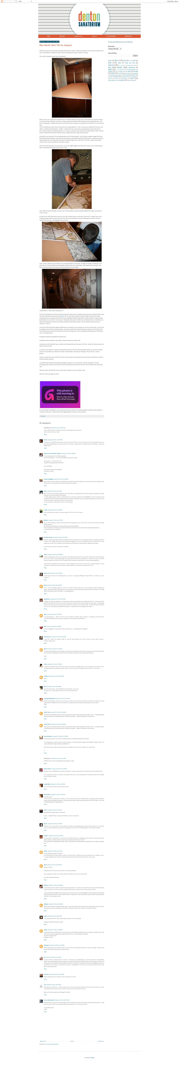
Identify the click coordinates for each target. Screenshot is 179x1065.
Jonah (128, 65)
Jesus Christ (122, 65)
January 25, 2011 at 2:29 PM (54, 823)
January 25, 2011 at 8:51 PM (54, 916)
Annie (110, 60)
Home (72, 1041)
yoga (134, 80)
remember (124, 78)
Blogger (92, 1057)
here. (63, 316)
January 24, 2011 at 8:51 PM (58, 427)
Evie (109, 63)
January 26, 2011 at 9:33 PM (54, 984)
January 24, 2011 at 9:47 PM (55, 520)
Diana (45, 648)
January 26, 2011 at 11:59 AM (56, 974)
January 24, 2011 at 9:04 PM (55, 439)
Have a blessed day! (49, 1000)
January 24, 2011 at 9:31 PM (54, 491)
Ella (130, 60)
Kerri (45, 686)
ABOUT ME (62, 36)
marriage (110, 76)
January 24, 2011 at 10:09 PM (54, 554)
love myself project (129, 75)
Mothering (131, 67)
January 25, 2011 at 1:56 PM (58, 794)
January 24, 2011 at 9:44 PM (55, 510)
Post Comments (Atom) (52, 1044)
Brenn (45, 823)
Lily (109, 67)
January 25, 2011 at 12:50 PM (59, 768)
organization (125, 76)
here (47, 318)
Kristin (45, 851)
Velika (45, 929)
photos (110, 78)
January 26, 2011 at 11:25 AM (53, 957)
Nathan (110, 69)
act (116, 71)
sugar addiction (112, 80)
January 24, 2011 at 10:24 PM (54, 585)
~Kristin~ (46, 835)
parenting (133, 76)
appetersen (47, 599)
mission (116, 77)
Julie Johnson (47, 636)
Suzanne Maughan (48, 479)
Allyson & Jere (47, 768)
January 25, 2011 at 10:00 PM (55, 929)
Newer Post (43, 1041)
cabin (129, 71)
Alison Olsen (47, 712)
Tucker (45, 510)
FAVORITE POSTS (78, 36)
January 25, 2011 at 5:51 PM (55, 851)
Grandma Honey (48, 537)
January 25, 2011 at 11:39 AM (60, 736)
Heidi (45, 573)
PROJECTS (94, 36)
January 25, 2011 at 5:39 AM (58, 636)
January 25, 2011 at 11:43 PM (56, 945)
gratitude (113, 75)
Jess (45, 984)
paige (45, 916)
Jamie (45, 554)
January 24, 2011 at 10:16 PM (54, 573)
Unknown (46, 676)
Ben (116, 60)
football (120, 73)
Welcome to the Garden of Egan (52, 453)
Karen (45, 810)
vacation (121, 80)
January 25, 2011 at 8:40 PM (56, 904)
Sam (117, 69)
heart (119, 75)
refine (116, 78)
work (129, 80)
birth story (122, 71)
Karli (45, 585)
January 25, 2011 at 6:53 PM (54, 864)
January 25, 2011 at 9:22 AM (62, 698)
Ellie (45, 626)
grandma (135, 73)
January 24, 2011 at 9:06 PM (68, 453)
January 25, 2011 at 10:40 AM (58, 712)
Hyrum (111, 65)
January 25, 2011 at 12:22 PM (58, 758)
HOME (48, 36)
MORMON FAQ (128, 36)
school (132, 78)
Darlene (46, 885)
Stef (45, 614)
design (136, 71)
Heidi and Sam (130, 63)
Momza (46, 520)
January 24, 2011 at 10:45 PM (57, 599)
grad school (128, 73)
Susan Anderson (48, 736)
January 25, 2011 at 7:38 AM (54, 664)
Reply (45, 434)
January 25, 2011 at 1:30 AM (54, 626)
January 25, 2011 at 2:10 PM (54, 810)
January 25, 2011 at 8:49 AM (56, 676)
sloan (45, 664)
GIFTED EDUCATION (110, 36)
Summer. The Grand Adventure (128, 69)
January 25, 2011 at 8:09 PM (55, 885)
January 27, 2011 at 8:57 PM (62, 1000)
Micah (119, 67)
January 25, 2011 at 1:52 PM (58, 784)
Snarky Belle (47, 784)
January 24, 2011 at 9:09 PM (61, 479)
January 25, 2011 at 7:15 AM (54, 648)
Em (44, 957)
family (112, 73)
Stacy (45, 864)
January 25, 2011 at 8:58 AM (54, 686)
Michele (46, 904)
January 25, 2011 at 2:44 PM (56, 835)
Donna (45, 439)
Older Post (101, 1041)
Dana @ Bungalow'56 (49, 698)
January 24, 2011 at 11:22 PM (53, 614)
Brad (124, 60)
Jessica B (46, 974)
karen (45, 491)
